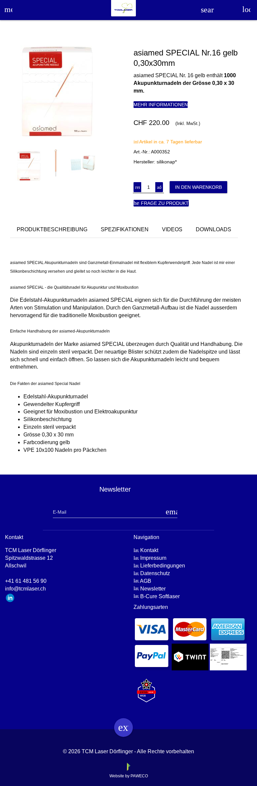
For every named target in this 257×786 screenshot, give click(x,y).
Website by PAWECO (128, 776)
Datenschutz (155, 573)
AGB (145, 581)
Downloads (213, 229)
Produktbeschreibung (52, 229)
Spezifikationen (125, 229)
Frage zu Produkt (161, 203)
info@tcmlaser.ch (25, 589)
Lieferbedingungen (162, 565)
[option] (69, 91)
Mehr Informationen (161, 104)
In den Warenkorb (198, 187)
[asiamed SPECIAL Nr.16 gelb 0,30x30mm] (69, 91)
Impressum (153, 558)
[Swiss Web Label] (146, 687)
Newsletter (153, 589)
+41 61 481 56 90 (26, 581)
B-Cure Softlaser (160, 596)
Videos (172, 229)
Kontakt (149, 550)
